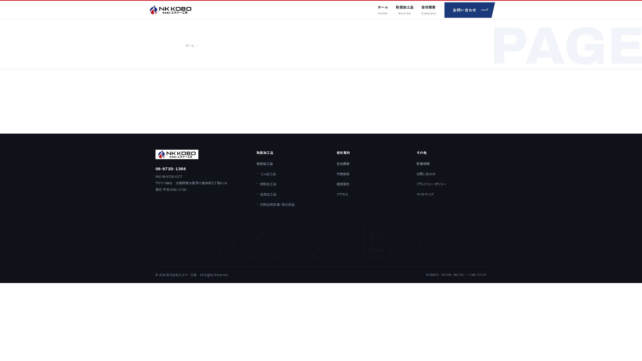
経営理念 (343, 184)
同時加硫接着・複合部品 (277, 204)
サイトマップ (425, 194)
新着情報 (423, 163)
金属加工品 (268, 194)
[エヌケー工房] (201, 154)
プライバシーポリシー (432, 184)
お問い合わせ (426, 173)
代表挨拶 (343, 173)
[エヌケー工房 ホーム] (170, 10)
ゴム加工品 (268, 173)
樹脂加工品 (268, 184)
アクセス (343, 194)
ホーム (383, 10)
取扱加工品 (405, 10)
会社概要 (428, 10)
